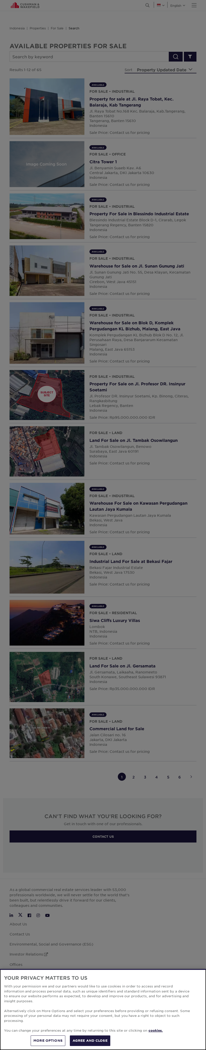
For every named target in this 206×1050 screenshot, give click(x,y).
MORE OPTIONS (48, 1040)
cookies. (155, 1030)
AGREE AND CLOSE (90, 1040)
